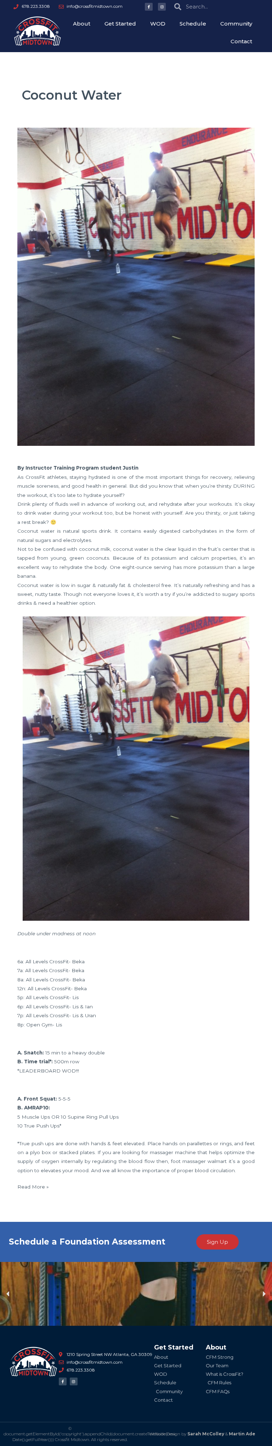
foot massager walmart (199, 1161)
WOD (157, 23)
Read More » (33, 1186)
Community (236, 23)
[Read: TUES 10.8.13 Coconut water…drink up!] (135, 286)
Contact (241, 41)
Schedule (193, 23)
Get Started (120, 23)
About (81, 23)
